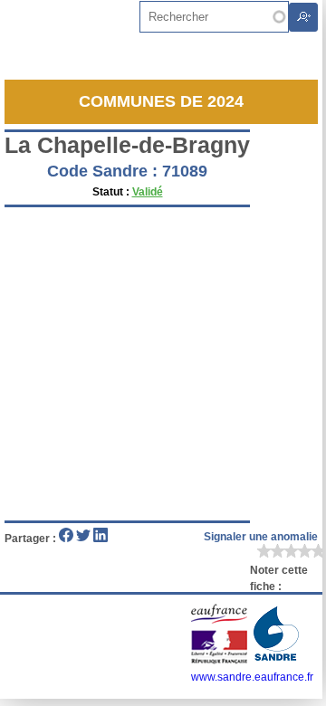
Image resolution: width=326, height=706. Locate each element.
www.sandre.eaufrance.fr (252, 677)
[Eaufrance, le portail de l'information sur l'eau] (220, 660)
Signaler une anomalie (261, 536)
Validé (147, 192)
